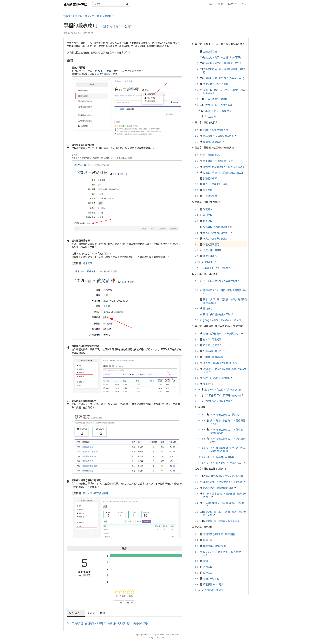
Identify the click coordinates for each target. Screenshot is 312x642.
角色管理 (87, 263)
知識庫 (66, 16)
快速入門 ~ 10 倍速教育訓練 (99, 16)
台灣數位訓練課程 (75, 4)
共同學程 (105, 73)
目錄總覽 (77, 16)
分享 (106, 26)
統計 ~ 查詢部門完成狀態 (95, 493)
